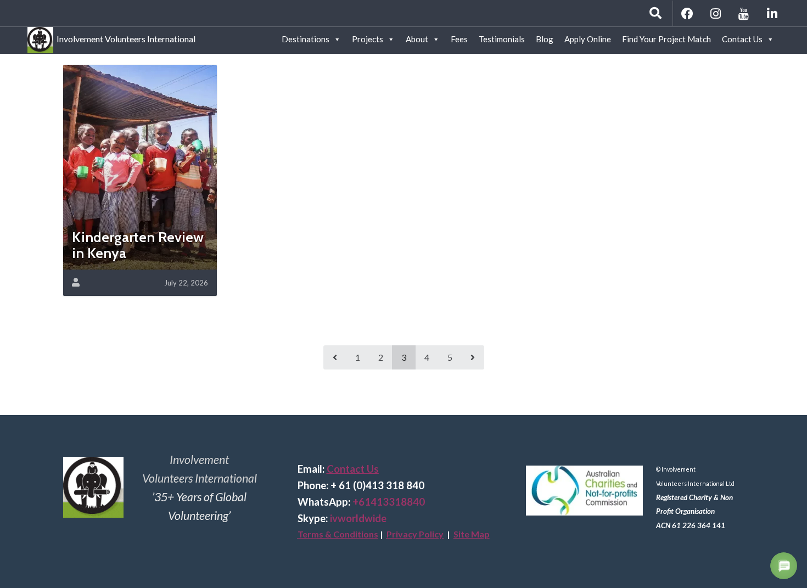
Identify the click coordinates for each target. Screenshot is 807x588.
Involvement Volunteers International (124, 37)
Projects (367, 39)
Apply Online (587, 39)
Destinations (305, 39)
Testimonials (502, 39)
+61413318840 (388, 502)
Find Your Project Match (666, 39)
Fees (459, 39)
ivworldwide (358, 518)
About (417, 39)
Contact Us (742, 39)
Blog (544, 39)
